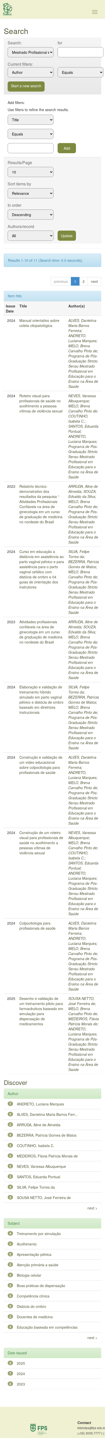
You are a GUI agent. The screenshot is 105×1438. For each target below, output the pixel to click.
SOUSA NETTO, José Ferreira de (81, 1001)
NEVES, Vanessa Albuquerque (82, 398)
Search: (15, 43)
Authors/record (21, 226)
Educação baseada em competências (47, 1327)
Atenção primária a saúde (37, 1264)
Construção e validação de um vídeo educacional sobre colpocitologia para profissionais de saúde (40, 765)
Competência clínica (33, 1295)
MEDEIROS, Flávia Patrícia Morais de (83, 1021)
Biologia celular (29, 1275)
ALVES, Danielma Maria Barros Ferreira (82, 325)
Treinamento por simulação (39, 1233)
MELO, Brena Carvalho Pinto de (82, 348)
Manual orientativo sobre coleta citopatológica (39, 323)
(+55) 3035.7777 (89, 1433)
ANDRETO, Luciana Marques (82, 338)
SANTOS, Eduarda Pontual (38, 1176)
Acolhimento (27, 1243)
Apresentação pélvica (34, 1254)
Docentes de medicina (35, 1316)
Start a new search (26, 85)
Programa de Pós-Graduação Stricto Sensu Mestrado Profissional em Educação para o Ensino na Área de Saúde (83, 371)
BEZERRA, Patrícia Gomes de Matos (83, 564)
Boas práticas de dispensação (41, 1285)
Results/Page (20, 162)
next (94, 281)
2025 (21, 1363)
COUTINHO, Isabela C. (78, 418)
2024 (21, 1373)
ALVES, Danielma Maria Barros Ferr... (47, 1114)
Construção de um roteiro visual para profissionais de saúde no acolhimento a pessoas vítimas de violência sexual (41, 842)
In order (14, 205)
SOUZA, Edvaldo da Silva (82, 494)
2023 (21, 1384)
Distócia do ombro (31, 1306)
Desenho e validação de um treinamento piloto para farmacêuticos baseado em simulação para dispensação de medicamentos (41, 1011)
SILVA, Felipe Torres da (78, 554)
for (60, 43)
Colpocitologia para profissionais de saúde (37, 926)
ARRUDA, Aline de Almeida (38, 1124)
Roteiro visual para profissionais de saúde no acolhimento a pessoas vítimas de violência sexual (40, 403)
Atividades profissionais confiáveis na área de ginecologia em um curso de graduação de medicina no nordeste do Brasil (40, 632)
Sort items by (19, 184)
